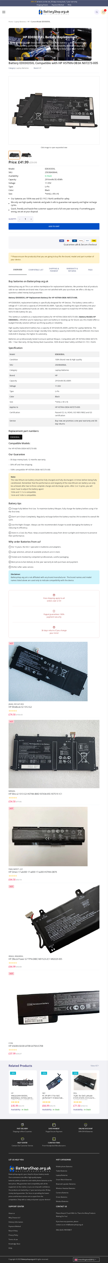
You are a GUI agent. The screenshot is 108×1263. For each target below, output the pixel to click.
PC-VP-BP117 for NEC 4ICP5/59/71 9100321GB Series (21, 1097)
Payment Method (58, 5)
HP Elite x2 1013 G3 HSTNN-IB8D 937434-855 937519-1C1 (35, 793)
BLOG (62, 1230)
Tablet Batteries (61, 1171)
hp (40, 68)
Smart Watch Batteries (64, 1179)
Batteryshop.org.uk (28, 1259)
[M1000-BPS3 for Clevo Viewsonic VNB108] (85, 1081)
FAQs (69, 5)
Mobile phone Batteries (64, 1166)
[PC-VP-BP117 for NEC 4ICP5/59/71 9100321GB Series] (22, 1081)
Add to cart (54, 226)
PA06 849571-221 (16, 869)
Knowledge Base (14, 1244)
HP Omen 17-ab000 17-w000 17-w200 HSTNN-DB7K (33, 871)
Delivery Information (16, 1222)
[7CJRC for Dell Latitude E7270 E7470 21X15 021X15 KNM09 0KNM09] (54, 1081)
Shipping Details (42, 5)
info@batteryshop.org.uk (74, 1224)
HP (29, 21)
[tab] (14, 155)
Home (11, 21)
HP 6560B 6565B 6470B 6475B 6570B (26, 1045)
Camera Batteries (62, 1193)
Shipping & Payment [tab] (54, 269)
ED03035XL (14, 437)
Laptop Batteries (20, 21)
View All (94, 1065)
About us (12, 1213)
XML (57, 1230)
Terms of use (13, 1239)
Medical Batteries (62, 1201)
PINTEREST (68, 1230)
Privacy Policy (13, 1235)
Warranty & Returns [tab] (72, 269)
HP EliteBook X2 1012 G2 (20, 706)
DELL (44, 1093)
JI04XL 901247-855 (16, 704)
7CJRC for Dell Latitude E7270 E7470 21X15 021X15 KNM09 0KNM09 (53, 1097)
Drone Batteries (61, 1197)
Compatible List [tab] (35, 269)
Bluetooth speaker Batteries (66, 1184)
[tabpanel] (54, 110)
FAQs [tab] (90, 269)
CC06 (11, 1043)
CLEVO (75, 1093)
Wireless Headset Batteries (65, 1188)
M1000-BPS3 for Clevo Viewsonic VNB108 (82, 1097)
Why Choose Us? (14, 1217)
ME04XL (12, 791)
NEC (12, 1093)
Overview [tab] (17, 269)
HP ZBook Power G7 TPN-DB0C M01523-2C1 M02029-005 (35, 959)
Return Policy (13, 1231)
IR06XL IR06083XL (16, 956)
